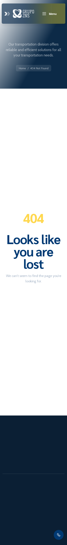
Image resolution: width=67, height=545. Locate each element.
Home (22, 68)
